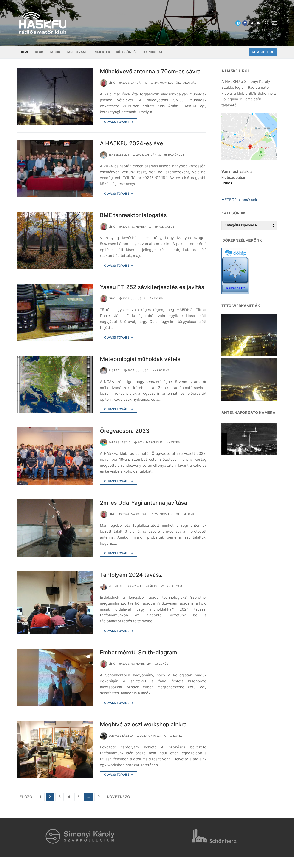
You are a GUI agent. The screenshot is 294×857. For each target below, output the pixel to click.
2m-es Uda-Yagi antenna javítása (143, 502)
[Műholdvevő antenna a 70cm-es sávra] (55, 96)
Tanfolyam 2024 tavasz (131, 574)
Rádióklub (175, 154)
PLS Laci (114, 370)
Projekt (162, 370)
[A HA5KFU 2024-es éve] (55, 168)
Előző (26, 796)
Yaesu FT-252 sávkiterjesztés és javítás (152, 287)
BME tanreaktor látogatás (133, 215)
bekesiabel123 (119, 154)
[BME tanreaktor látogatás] (55, 240)
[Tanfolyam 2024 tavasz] (55, 602)
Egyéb (158, 298)
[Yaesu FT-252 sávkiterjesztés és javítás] (55, 312)
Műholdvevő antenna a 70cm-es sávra (150, 71)
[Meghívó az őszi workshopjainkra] (55, 749)
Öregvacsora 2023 (124, 430)
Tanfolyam (173, 586)
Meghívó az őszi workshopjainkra (143, 724)
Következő (118, 796)
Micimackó (116, 586)
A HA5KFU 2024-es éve (131, 143)
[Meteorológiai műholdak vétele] (55, 384)
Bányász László (120, 735)
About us (265, 52)
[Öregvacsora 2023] (55, 456)
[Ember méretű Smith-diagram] (55, 677)
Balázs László (119, 442)
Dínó (112, 82)
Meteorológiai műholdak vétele (140, 359)
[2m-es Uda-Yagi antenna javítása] (55, 528)
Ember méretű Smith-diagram (138, 652)
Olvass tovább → (118, 122)
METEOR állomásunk (239, 199)
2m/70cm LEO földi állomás (174, 82)
